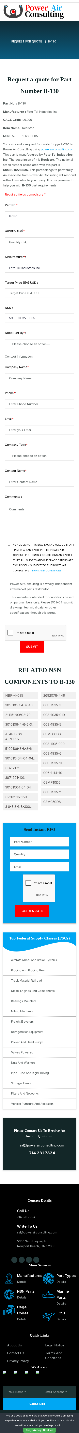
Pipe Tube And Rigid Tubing (30, 1073)
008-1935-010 (54, 715)
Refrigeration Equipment (27, 1032)
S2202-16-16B (16, 797)
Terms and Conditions (46, 570)
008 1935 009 (54, 744)
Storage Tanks (21, 1083)
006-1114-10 (52, 773)
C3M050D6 (52, 802)
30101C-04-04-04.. (20, 758)
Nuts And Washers (23, 1062)
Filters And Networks (25, 1093)
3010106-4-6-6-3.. (19, 724)
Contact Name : (16, 471)
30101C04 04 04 (18, 787)
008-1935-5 (52, 724)
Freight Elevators (22, 1021)
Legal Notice (54, 1345)
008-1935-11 (52, 763)
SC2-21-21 (12, 768)
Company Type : (16, 445)
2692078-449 (54, 695)
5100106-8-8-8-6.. (19, 749)
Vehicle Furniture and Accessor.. (32, 1103)
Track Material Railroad (26, 980)
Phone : (10, 393)
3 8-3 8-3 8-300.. (18, 807)
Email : (9, 419)
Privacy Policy (18, 1361)
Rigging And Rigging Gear (28, 970)
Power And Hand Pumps (27, 1042)
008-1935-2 (52, 792)
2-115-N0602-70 (18, 715)
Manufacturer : (15, 257)
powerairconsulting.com (57, 149)
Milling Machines (22, 1011)
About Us (14, 1345)
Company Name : (17, 367)
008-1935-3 (52, 705)
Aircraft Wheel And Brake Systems (34, 960)
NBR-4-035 (14, 695)
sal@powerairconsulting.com (41, 1145)
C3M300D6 (52, 734)
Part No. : (11, 205)
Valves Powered (22, 1052)
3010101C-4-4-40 (19, 705)
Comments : (13, 497)
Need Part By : (15, 333)
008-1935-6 (52, 753)
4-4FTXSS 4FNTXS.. (13, 736)
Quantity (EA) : (15, 231)
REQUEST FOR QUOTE (26, 41)
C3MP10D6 (52, 782)
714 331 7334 (41, 1153)
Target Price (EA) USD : (21, 283)
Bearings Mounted (23, 1001)
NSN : (9, 308)
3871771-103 (15, 778)
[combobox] (39, 344)
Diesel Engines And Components (33, 990)
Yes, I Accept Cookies (39, 1430)
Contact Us (15, 1353)
